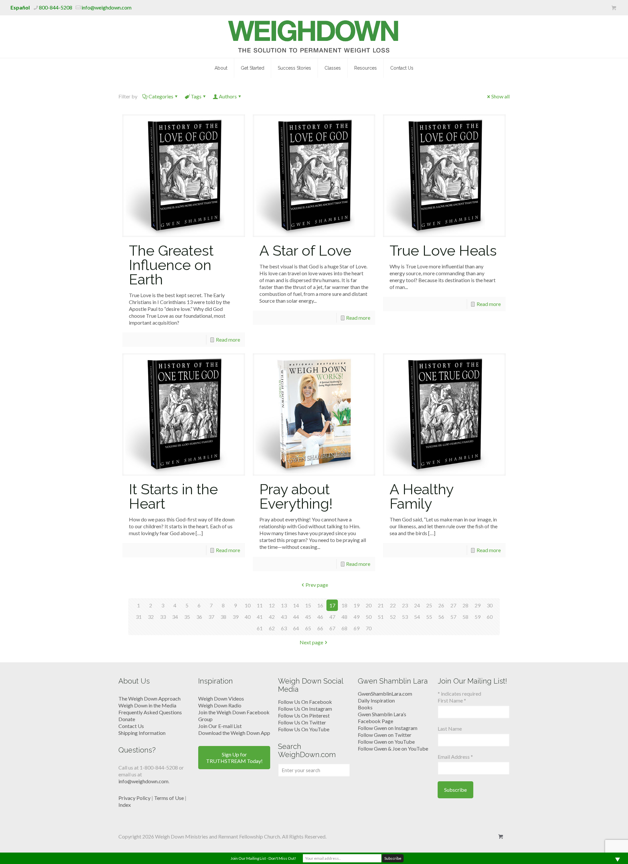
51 (381, 617)
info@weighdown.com (106, 7)
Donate (126, 719)
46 (320, 617)
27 (453, 605)
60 (490, 617)
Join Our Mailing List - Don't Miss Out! (263, 858)
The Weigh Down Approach (149, 698)
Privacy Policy (134, 798)
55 (429, 617)
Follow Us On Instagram (305, 708)
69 (356, 628)
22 (393, 605)
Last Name (450, 728)
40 (248, 617)
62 (272, 628)
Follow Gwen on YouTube (386, 741)
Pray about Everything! (296, 496)
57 (453, 617)
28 (465, 605)
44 (296, 617)
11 (260, 605)
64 (296, 628)
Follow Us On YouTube (303, 729)
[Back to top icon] (596, 850)
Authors (228, 96)
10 (248, 605)
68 (344, 628)
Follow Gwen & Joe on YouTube (393, 748)
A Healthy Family (421, 496)
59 (477, 617)
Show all (500, 96)
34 (175, 617)
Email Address (455, 757)
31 (139, 617)
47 (332, 617)
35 (187, 617)
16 (320, 605)
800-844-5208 (55, 7)
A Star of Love (305, 250)
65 (308, 628)
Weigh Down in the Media (147, 705)
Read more (228, 339)
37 (211, 617)
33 (163, 617)
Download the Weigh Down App (234, 733)
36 (199, 617)
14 (296, 605)
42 (272, 617)
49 (356, 617)
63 (284, 628)
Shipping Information (142, 733)
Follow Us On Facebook (305, 702)
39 (235, 617)
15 (308, 605)
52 (393, 617)
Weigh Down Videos (221, 698)
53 (405, 617)
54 (417, 617)
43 (284, 617)
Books (365, 707)
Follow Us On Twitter (302, 722)
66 (320, 628)
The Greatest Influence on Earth (171, 265)
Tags (196, 96)
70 (369, 628)
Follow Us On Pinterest (304, 715)
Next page (311, 642)
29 (477, 605)
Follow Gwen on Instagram (387, 728)
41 (260, 617)
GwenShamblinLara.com (385, 693)
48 (344, 617)
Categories (160, 96)
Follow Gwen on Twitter (384, 735)
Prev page (316, 585)
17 (332, 605)
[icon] (613, 8)
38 (223, 617)
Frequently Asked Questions (150, 712)
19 (356, 605)
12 (272, 605)
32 (151, 617)
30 (490, 605)
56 (441, 617)
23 (405, 605)
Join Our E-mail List (220, 726)
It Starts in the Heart (173, 496)
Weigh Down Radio (219, 705)
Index (124, 805)
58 (465, 617)
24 (417, 605)
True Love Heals (443, 250)
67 (332, 628)
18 (344, 605)
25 (429, 605)
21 (381, 605)
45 (308, 617)
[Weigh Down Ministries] (314, 36)
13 (284, 605)
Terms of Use (169, 798)
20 (369, 605)
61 (260, 628)
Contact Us (131, 726)
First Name (452, 700)
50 (369, 617)
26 (441, 605)
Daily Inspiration (376, 700)
